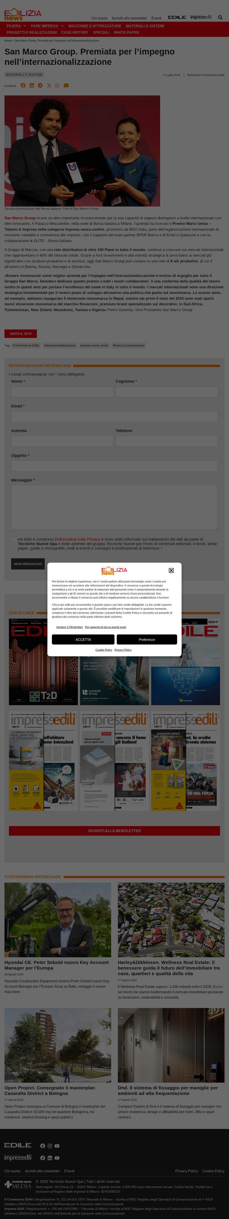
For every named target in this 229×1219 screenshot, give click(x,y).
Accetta (83, 639)
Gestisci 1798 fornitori (69, 626)
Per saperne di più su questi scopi (105, 626)
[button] (171, 570)
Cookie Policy (103, 650)
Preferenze (147, 639)
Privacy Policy (122, 650)
